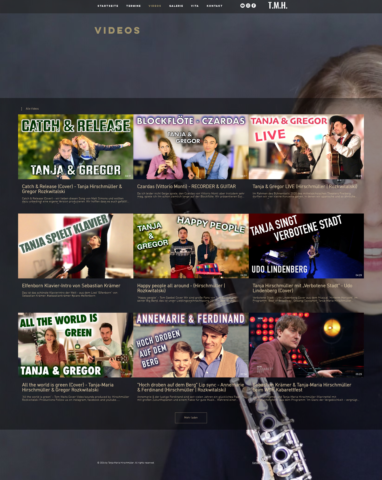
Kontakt (256, 462)
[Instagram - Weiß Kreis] (248, 5)
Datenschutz (281, 462)
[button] (30, 109)
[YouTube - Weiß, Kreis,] (242, 5)
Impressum (267, 462)
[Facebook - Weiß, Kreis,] (253, 5)
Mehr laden (191, 417)
